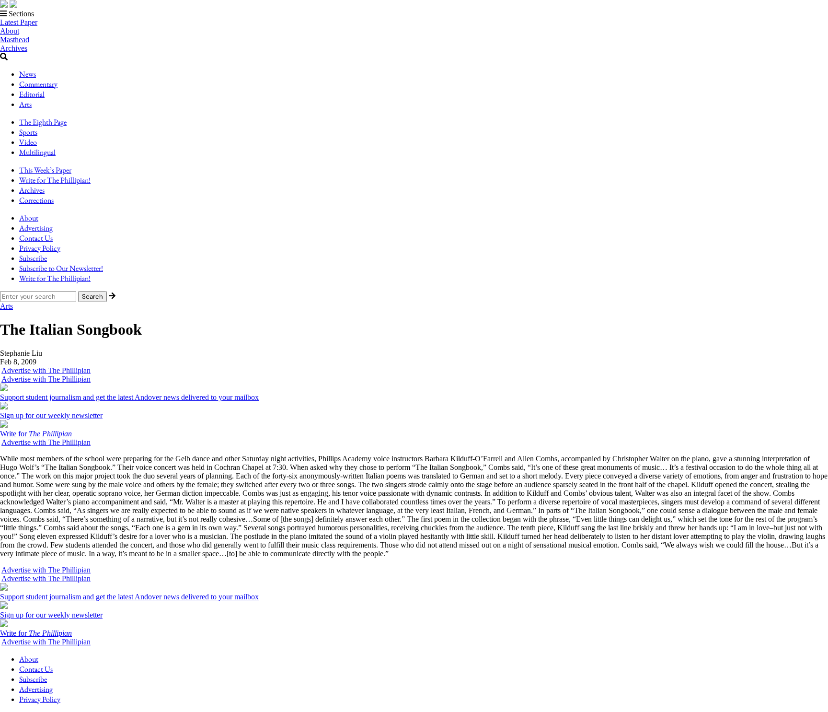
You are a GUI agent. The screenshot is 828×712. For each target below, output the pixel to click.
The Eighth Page (43, 122)
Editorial (32, 94)
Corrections (36, 200)
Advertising (36, 228)
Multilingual (37, 152)
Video (28, 142)
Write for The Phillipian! (55, 180)
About (9, 31)
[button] (414, 14)
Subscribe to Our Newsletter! (61, 268)
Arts (25, 104)
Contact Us (36, 238)
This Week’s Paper (45, 170)
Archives (13, 48)
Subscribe (33, 258)
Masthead (14, 39)
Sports (28, 132)
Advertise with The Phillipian (46, 370)
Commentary (38, 84)
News (27, 74)
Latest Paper (18, 22)
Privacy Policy (39, 248)
